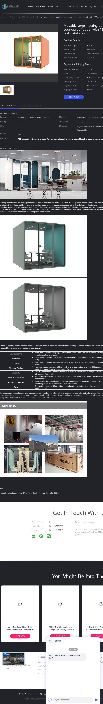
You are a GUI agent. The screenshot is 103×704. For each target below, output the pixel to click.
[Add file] (50, 700)
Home (30, 6)
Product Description (31, 105)
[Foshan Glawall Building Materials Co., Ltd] (35, 537)
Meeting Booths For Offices (49, 493)
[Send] (96, 700)
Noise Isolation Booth (8, 493)
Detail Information (8, 105)
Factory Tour (82, 6)
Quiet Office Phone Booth (27, 493)
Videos (50, 6)
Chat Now (74, 97)
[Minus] (96, 640)
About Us (70, 6)
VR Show (59, 6)
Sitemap (43, 694)
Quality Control (96, 6)
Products (40, 6)
